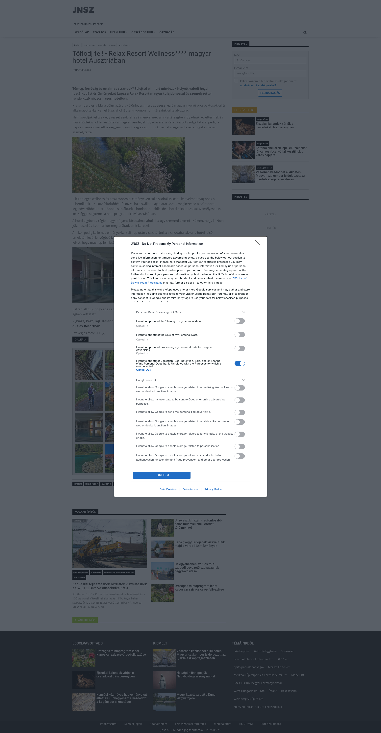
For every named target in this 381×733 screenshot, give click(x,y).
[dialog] (190, 366)
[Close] (259, 244)
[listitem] (190, 312)
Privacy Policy (213, 489)
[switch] (240, 321)
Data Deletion (168, 489)
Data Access (190, 489)
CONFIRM (162, 475)
